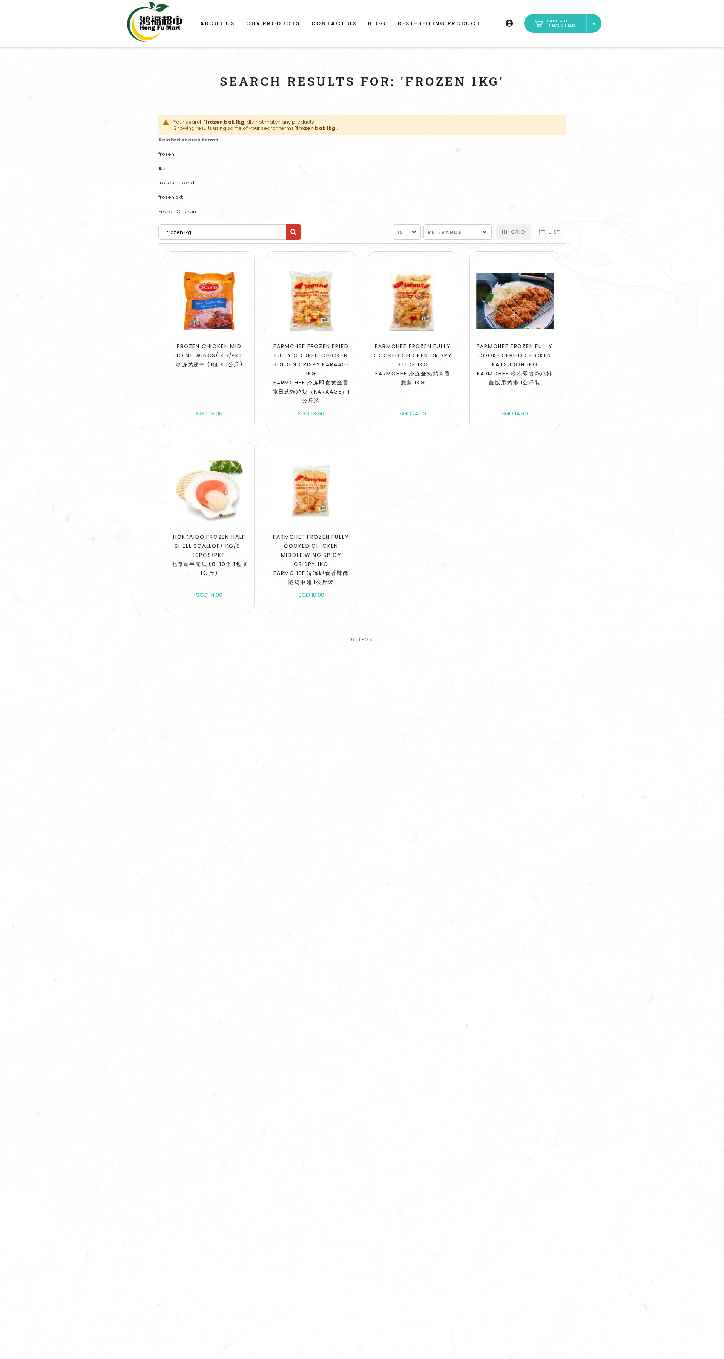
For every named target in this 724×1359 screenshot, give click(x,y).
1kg (162, 168)
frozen (166, 154)
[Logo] (155, 21)
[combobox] (229, 232)
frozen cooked (176, 182)
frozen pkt (170, 197)
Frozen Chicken (177, 211)
